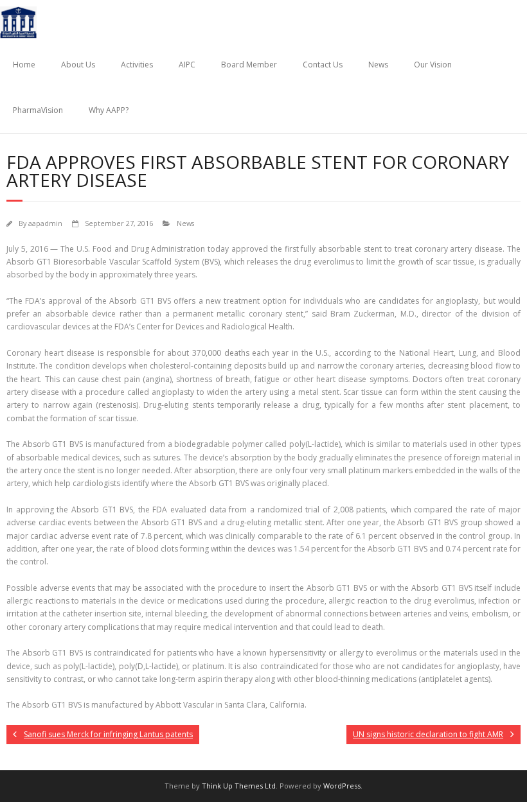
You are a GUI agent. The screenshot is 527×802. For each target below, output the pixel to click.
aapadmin (45, 223)
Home (24, 64)
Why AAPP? (109, 110)
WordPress (342, 785)
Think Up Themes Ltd (239, 785)
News (378, 64)
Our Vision (433, 64)
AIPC (187, 64)
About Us (78, 64)
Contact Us (323, 64)
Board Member (249, 64)
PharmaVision (38, 110)
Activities (137, 64)
